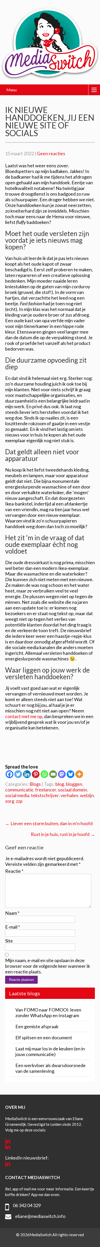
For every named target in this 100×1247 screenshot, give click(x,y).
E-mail (12, 927)
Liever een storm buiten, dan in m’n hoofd (49, 823)
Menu (11, 89)
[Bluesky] (70, 774)
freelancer (45, 789)
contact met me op (23, 716)
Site (9, 941)
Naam (12, 913)
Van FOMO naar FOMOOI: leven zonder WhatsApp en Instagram (48, 1012)
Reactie (14, 871)
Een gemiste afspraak (36, 1026)
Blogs (35, 784)
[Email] (53, 774)
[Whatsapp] (44, 774)
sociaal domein (72, 789)
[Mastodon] (62, 774)
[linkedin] (8, 1141)
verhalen (69, 795)
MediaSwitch (40, 1234)
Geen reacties (51, 153)
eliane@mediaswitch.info (40, 1216)
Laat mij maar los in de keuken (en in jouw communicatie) (50, 1051)
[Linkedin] (27, 774)
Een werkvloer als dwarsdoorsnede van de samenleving (50, 1068)
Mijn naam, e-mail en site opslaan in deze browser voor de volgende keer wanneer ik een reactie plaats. (47, 965)
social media (17, 795)
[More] (79, 774)
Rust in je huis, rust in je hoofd (63, 834)
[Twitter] (18, 774)
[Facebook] (9, 774)
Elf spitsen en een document (43, 1037)
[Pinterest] (35, 774)
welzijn (87, 795)
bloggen (74, 784)
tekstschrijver (45, 795)
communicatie (19, 789)
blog (59, 784)
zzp (19, 801)
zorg (9, 801)
